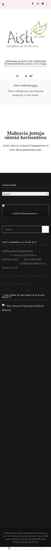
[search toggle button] (26, 76)
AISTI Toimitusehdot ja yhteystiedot (24, 275)
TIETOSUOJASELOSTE (15, 283)
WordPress (33, 542)
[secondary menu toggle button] (3, 4)
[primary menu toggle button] (17, 76)
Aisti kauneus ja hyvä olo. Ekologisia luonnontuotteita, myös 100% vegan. (25, 62)
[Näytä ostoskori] (31, 76)
